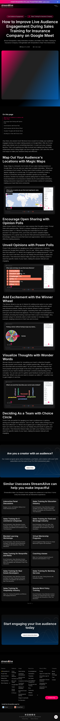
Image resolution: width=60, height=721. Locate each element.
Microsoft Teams (14, 681)
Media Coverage (54, 674)
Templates (30, 676)
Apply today (30, 468)
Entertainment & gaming (22, 695)
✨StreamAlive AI (5, 671)
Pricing (41, 671)
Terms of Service (34, 718)
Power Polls (4, 673)
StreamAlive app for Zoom (44, 676)
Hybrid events (13, 690)
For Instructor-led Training (32, 685)
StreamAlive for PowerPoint (43, 684)
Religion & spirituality (23, 698)
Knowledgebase (32, 671)
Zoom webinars (14, 675)
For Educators (21, 700)
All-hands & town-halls (22, 691)
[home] (7, 5)
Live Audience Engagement (31, 681)
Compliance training (23, 681)
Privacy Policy (25, 718)
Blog (29, 688)
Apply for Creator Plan (45, 673)
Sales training (21, 671)
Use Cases (31, 678)
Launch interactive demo (30, 635)
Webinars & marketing (21, 687)
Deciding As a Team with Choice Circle (13, 133)
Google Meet (15, 684)
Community (31, 690)
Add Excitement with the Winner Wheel (13, 128)
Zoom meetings (14, 672)
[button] (56, 6)
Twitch (13, 687)
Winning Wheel (4, 680)
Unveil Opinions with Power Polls (12, 125)
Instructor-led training (21, 678)
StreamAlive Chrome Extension (44, 680)
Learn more (46, 1)
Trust (53, 677)
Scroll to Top (51, 697)
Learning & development (21, 674)
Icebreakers (31, 673)
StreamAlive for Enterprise (43, 687)
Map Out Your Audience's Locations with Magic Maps (13, 118)
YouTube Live (15, 678)
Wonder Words (4, 676)
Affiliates (30, 692)
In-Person (14, 693)
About (53, 671)
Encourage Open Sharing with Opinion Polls (13, 122)
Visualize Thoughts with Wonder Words (13, 131)
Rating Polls (4, 678)
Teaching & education (21, 684)
